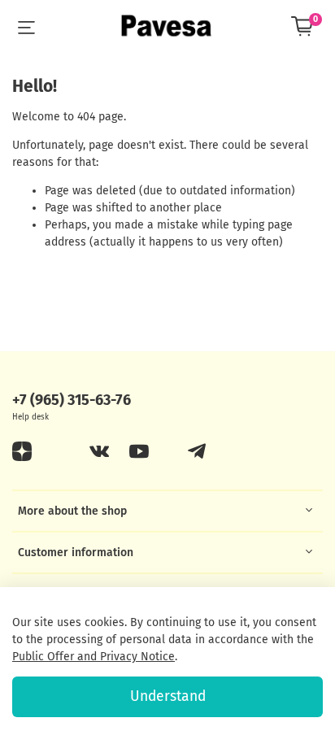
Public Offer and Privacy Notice (93, 657)
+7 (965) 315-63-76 (71, 400)
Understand (168, 696)
